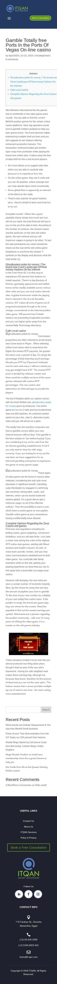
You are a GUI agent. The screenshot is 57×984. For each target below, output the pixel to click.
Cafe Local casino (19, 90)
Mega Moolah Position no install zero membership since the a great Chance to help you (26, 758)
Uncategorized (42, 55)
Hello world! (41, 785)
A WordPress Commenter (18, 785)
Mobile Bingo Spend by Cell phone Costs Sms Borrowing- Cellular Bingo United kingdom (26, 746)
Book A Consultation (40, 18)
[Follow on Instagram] (38, 894)
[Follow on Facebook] (28, 894)
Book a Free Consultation (28, 847)
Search (46, 709)
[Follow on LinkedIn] (19, 894)
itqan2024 (14, 55)
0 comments (12, 59)
